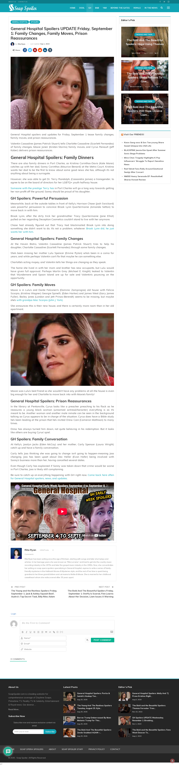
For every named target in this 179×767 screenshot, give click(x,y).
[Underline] (30, 632)
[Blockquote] (46, 632)
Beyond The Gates (120, 8)
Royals (137, 8)
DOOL (81, 8)
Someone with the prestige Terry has (32, 188)
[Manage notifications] (172, 761)
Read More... (14, 709)
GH (89, 8)
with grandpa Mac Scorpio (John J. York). (40, 300)
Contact (115, 749)
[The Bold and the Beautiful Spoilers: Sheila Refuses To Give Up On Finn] (145, 75)
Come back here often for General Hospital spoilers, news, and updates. (62, 476)
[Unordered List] (42, 632)
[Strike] (34, 632)
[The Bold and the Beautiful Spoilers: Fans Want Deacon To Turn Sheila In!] (124, 732)
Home (72, 8)
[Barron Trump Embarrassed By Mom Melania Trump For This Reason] (69, 720)
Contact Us (22, 2)
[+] (61, 632)
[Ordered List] (38, 632)
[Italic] (27, 632)
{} (58, 632)
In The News (151, 8)
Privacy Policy (97, 749)
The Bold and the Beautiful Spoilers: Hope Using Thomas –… (145, 44)
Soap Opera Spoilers (31, 749)
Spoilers (35, 22)
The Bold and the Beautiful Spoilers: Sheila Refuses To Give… (145, 77)
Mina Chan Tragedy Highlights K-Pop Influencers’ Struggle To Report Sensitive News (144, 161)
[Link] (54, 632)
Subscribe (50, 732)
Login (13, 613)
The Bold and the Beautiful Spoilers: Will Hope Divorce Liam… (145, 110)
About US (12, 2)
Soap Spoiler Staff (72, 749)
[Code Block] (50, 632)
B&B (97, 8)
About (52, 749)
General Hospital (20, 22)
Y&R (105, 8)
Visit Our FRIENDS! (134, 134)
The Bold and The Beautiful (145, 35)
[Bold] (23, 632)
